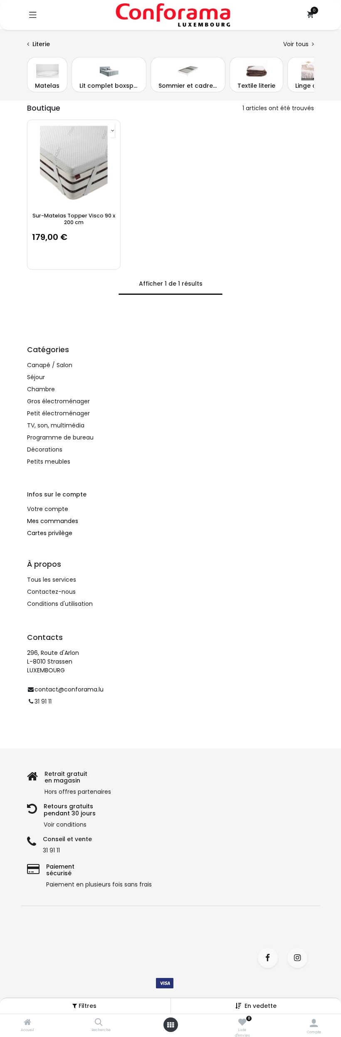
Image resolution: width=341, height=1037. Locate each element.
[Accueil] (27, 1023)
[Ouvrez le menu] (170, 1025)
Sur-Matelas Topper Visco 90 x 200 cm (73, 218)
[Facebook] (270, 958)
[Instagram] (300, 958)
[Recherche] (99, 1023)
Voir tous (296, 44)
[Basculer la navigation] (33, 15)
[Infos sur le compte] (314, 1023)
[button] (261, 1005)
